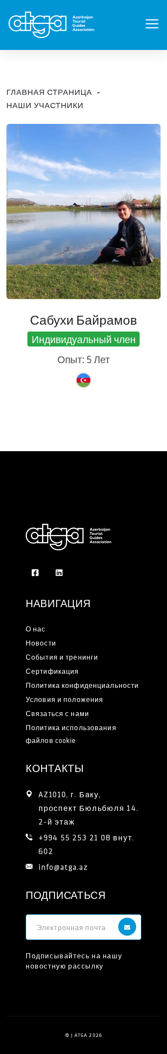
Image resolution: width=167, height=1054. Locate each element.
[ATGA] (51, 22)
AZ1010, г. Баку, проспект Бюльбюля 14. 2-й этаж (90, 808)
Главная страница (49, 91)
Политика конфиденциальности (82, 685)
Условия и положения (64, 699)
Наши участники (45, 105)
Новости (41, 643)
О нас (36, 629)
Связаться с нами (57, 713)
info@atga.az (63, 866)
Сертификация (52, 671)
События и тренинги (62, 657)
